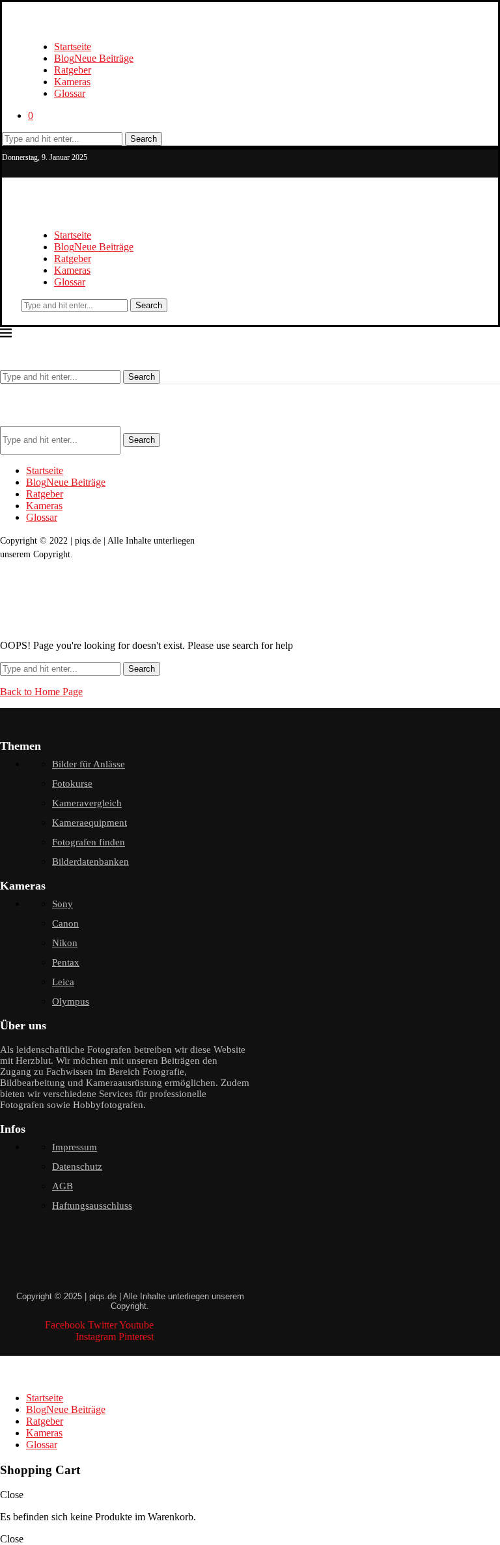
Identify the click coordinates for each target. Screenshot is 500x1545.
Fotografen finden (88, 842)
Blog (93, 58)
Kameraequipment (89, 822)
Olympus (70, 1001)
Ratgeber (72, 69)
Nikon (64, 943)
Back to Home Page (41, 691)
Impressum (74, 1147)
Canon (65, 923)
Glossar (69, 93)
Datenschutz (77, 1166)
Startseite (72, 46)
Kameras (72, 81)
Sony (62, 904)
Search (143, 139)
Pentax (65, 962)
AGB (62, 1186)
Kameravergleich (87, 803)
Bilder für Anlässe (88, 764)
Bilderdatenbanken (90, 861)
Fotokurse (72, 783)
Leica (63, 982)
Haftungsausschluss (92, 1205)
